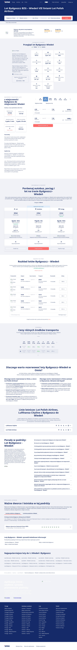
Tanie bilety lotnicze (43, 610)
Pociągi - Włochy (8, 629)
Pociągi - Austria (8, 633)
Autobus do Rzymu (26, 616)
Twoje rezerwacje (55, 2)
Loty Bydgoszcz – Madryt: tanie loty (29, 563)
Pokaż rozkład (9, 130)
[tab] (38, 103)
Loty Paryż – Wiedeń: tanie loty (62, 558)
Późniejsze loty (62, 314)
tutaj (49, 319)
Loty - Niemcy (42, 624)
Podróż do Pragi (60, 627)
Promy (26, 2)
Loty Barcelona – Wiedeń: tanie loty (46, 560)
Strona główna (7, 573)
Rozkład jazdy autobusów (28, 612)
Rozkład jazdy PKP (9, 610)
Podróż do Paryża (60, 624)
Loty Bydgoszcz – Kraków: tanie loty (12, 563)
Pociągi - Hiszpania (9, 622)
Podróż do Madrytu (60, 620)
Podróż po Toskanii (60, 610)
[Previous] (20, 343)
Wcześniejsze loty (16, 314)
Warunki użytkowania (29, 646)
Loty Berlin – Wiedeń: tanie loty (28, 560)
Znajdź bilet (9, 114)
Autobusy (18, 2)
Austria (14, 573)
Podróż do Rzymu (60, 622)
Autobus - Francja (26, 625)
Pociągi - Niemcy (8, 624)
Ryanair (40, 637)
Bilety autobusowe (26, 610)
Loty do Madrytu (43, 612)
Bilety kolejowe (8, 608)
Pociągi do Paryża (9, 616)
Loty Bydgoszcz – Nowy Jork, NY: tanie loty (13, 566)
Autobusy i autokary (27, 606)
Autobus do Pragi (26, 622)
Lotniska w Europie (43, 608)
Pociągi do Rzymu (9, 614)
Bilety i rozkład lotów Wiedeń (11, 544)
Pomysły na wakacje (60, 614)
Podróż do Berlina (60, 625)
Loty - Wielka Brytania (44, 633)
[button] (36, 18)
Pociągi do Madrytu (9, 612)
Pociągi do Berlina (9, 618)
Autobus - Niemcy (26, 624)
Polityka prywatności (40, 646)
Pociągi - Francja (8, 625)
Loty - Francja (42, 625)
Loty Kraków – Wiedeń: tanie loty (28, 558)
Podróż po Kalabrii (60, 618)
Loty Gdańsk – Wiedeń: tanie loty (45, 558)
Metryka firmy (19, 646)
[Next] (70, 99)
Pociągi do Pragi (8, 620)
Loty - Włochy (42, 631)
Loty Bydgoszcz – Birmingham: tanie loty (47, 566)
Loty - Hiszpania (42, 622)
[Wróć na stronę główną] (8, 2)
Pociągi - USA (8, 627)
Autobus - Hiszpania (26, 608)
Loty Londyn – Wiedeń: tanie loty (11, 560)
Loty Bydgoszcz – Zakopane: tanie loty (30, 566)
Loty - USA (41, 629)
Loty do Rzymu (42, 614)
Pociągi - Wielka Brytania (10, 631)
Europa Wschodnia (60, 616)
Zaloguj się (70, 2)
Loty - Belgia (42, 627)
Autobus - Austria (26, 633)
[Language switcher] (47, 2)
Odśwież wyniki (38, 270)
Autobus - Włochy (26, 629)
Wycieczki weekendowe (61, 608)
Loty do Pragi (42, 620)
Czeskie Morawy (60, 612)
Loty (22, 2)
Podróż (57, 606)
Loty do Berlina (42, 618)
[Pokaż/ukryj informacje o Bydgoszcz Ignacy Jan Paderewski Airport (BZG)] (70, 527)
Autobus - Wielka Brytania (28, 631)
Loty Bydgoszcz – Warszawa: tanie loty (64, 560)
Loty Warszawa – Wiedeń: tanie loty (12, 558)
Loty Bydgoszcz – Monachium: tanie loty (47, 563)
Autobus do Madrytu (26, 614)
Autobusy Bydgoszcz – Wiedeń (12, 542)
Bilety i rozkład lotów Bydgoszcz (46, 542)
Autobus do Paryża (26, 618)
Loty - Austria (42, 635)
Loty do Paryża (42, 616)
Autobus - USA (25, 627)
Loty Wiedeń (20, 573)
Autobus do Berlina (26, 620)
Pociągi (13, 2)
